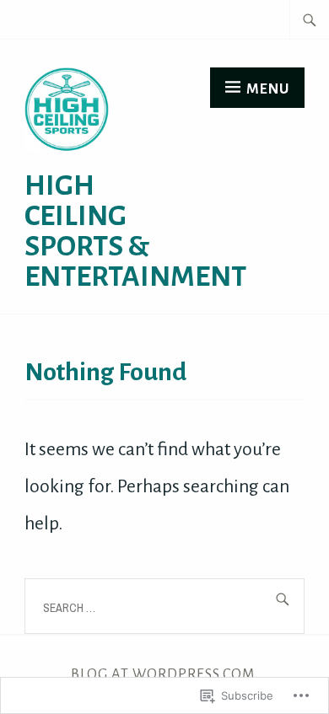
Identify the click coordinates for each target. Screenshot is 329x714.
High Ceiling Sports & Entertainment (135, 231)
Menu (267, 89)
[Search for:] (309, 19)
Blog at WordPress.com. (165, 674)
